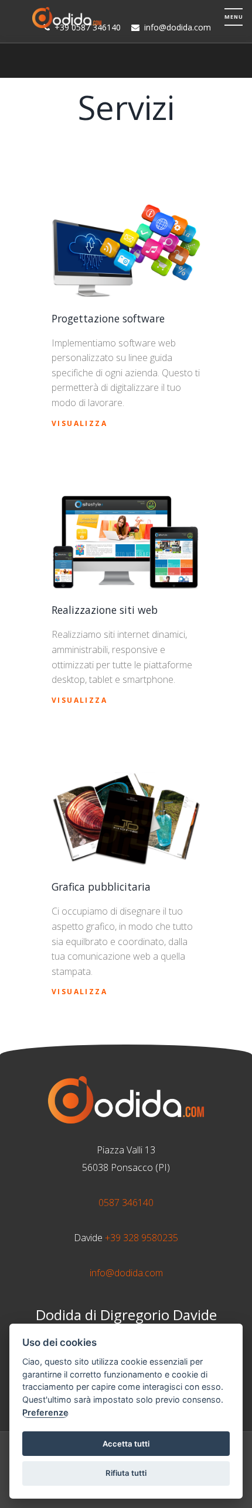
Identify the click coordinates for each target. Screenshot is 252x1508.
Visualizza (79, 423)
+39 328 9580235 (141, 1237)
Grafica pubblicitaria (101, 887)
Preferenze (45, 1412)
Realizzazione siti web (105, 610)
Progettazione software (108, 318)
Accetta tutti (126, 1443)
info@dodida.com (126, 1272)
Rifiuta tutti (126, 1473)
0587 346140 (126, 1202)
